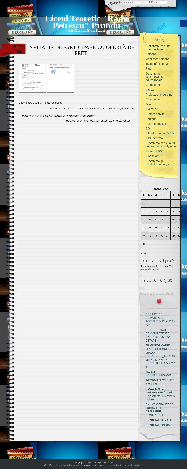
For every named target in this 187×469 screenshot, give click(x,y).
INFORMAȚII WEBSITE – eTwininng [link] (161, 382)
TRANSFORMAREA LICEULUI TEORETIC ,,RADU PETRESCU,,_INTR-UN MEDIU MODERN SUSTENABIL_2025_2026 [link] (161, 356)
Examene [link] (152, 109)
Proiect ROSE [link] (155, 151)
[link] (86, 21)
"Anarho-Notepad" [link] (72, 465)
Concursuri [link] (153, 99)
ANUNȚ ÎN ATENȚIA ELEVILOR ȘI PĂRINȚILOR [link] (98, 121)
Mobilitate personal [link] (158, 59)
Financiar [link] (152, 156)
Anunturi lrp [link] (128, 108)
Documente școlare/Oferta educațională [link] (155, 77)
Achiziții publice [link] (156, 123)
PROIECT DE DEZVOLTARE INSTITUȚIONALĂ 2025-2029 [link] (160, 319)
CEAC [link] (150, 89)
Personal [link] (151, 54)
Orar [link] (148, 104)
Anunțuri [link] (115, 108)
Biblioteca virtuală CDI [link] (160, 133)
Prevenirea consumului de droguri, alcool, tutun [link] (161, 145)
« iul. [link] (144, 253)
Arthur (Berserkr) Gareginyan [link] (128, 465)
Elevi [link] (149, 68)
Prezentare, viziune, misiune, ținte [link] (158, 47)
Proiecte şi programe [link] (159, 94)
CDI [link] (148, 128)
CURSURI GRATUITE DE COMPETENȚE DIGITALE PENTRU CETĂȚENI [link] (159, 335)
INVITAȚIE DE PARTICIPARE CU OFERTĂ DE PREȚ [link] (58, 116)
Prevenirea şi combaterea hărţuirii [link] (158, 163)
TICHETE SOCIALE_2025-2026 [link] (158, 373)
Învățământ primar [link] (157, 63)
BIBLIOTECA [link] (154, 138)
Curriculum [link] (153, 84)
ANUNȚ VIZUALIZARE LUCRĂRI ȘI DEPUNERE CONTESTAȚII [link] (159, 410)
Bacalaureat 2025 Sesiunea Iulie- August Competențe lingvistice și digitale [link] (160, 394)
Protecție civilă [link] (155, 114)
